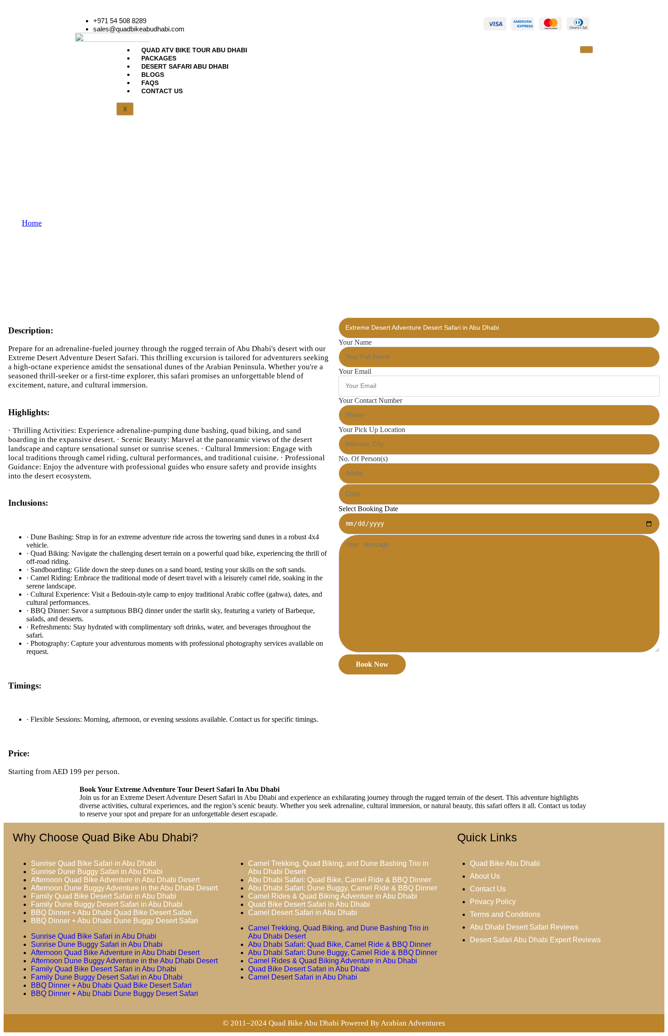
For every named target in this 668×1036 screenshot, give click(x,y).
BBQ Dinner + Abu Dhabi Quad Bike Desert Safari (111, 912)
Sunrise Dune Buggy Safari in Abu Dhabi (97, 871)
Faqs (150, 82)
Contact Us (162, 91)
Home (32, 222)
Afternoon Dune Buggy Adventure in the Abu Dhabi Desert (124, 888)
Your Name (355, 342)
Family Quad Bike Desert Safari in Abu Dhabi (103, 896)
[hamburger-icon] (586, 49)
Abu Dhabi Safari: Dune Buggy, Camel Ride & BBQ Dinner (342, 888)
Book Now (372, 664)
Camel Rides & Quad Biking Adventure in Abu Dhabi (332, 896)
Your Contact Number (370, 400)
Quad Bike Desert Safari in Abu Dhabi (309, 904)
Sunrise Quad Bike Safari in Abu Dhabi (93, 863)
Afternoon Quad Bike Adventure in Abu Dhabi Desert (115, 880)
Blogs (152, 74)
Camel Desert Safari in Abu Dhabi (302, 912)
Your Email (355, 371)
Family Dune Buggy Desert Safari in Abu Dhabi (107, 904)
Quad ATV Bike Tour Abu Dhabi (194, 50)
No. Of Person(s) (363, 459)
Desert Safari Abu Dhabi (185, 66)
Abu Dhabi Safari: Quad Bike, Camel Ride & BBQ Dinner (339, 880)
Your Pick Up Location (372, 429)
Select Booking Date (368, 509)
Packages (158, 58)
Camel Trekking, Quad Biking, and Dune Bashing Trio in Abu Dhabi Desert (338, 867)
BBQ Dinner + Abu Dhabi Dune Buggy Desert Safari (114, 921)
